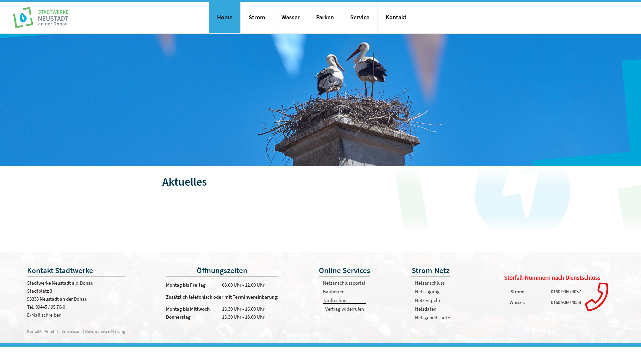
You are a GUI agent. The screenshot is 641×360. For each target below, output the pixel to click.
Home (224, 17)
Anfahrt (52, 331)
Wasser (290, 17)
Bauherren (334, 291)
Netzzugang (427, 291)
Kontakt (396, 17)
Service (359, 17)
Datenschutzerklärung (105, 331)
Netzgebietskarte (432, 317)
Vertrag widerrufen (344, 309)
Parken (325, 17)
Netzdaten (425, 309)
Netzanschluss (430, 283)
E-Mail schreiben (44, 315)
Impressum (72, 331)
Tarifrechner (335, 300)
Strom (257, 17)
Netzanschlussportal (344, 283)
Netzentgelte (428, 300)
